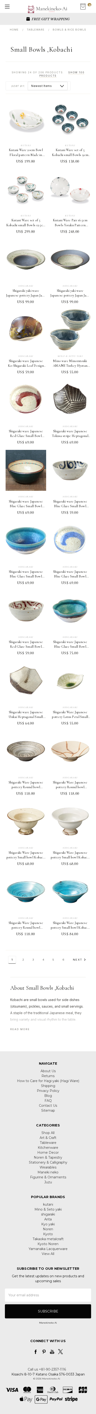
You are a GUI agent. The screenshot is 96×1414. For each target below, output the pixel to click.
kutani (48, 1204)
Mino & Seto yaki (48, 1209)
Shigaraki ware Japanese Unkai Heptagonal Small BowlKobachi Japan (26, 717)
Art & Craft (48, 1138)
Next (77, 959)
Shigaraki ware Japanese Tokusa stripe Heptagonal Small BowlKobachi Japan (70, 436)
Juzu (48, 1182)
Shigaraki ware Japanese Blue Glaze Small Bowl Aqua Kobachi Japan (26, 576)
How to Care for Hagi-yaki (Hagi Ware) (48, 1081)
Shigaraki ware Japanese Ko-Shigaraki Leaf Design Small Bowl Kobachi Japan (26, 366)
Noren (48, 1229)
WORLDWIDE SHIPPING (50, 18)
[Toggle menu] (6, 6)
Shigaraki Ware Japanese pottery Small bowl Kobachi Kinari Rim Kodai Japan (26, 857)
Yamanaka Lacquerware (48, 1249)
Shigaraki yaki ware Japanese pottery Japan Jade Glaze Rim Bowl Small (26, 295)
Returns (48, 1076)
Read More (20, 1029)
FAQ (48, 1100)
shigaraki (48, 1214)
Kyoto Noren (48, 1244)
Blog (48, 1096)
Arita (48, 1219)
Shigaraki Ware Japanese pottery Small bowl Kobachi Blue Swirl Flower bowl (70, 928)
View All (48, 1254)
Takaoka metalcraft (48, 1239)
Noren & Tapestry (48, 1157)
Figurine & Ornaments (48, 1177)
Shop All (48, 1133)
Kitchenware (48, 1147)
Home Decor (48, 1152)
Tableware (48, 1143)
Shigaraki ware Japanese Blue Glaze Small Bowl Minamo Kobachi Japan (70, 506)
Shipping (48, 1086)
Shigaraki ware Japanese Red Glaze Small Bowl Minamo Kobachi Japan (26, 647)
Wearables (48, 1167)
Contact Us (48, 1105)
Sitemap (48, 1110)
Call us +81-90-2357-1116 (47, 1369)
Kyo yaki (48, 1224)
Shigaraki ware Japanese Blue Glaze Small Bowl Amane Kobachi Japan (26, 506)
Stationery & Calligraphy (48, 1162)
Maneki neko (48, 1172)
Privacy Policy (48, 1091)
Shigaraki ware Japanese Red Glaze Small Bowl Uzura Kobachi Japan (26, 436)
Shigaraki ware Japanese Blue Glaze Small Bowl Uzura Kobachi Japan (70, 576)
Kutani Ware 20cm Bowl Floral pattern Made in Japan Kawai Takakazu (26, 155)
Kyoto (48, 1234)
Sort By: (18, 86)
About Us (48, 1071)
